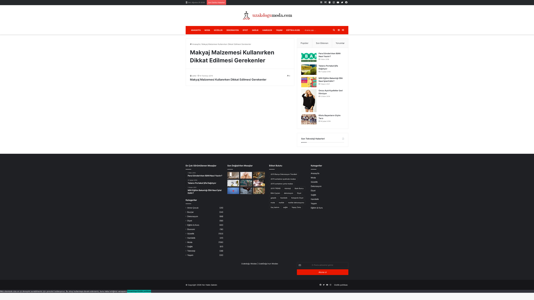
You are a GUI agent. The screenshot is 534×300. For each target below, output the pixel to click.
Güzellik (218, 30)
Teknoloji (191, 251)
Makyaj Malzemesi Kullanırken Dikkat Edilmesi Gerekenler (228, 79)
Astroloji (288, 188)
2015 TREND (276, 188)
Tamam (130, 291)
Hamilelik (267, 30)
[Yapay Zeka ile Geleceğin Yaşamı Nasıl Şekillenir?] (259, 175)
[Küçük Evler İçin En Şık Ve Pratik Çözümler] (233, 175)
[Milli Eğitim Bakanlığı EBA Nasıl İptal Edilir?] (309, 82)
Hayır (135, 291)
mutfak (281, 203)
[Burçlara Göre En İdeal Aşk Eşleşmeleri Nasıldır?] (233, 191)
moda (273, 203)
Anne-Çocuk (192, 208)
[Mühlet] (267, 15)
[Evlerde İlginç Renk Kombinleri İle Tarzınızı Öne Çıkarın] (259, 191)
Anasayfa (196, 30)
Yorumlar (340, 43)
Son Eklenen (322, 43)
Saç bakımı (275, 207)
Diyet (245, 30)
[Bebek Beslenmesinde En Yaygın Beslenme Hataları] (259, 183)
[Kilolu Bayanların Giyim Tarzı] (309, 119)
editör (194, 76)
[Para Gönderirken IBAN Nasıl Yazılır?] (309, 57)
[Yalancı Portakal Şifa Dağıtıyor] (309, 69)
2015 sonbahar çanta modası (282, 184)
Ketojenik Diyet (297, 198)
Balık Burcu (299, 188)
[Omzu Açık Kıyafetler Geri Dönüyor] (309, 100)
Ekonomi (191, 229)
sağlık (285, 207)
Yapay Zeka (296, 207)
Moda (207, 30)
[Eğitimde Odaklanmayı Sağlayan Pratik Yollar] (246, 183)
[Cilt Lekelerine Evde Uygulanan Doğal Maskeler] (246, 175)
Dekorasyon (233, 30)
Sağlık (255, 30)
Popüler (304, 43)
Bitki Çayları (275, 193)
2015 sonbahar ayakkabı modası (283, 179)
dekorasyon (288, 193)
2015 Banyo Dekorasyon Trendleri (284, 174)
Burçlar (190, 212)
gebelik (273, 198)
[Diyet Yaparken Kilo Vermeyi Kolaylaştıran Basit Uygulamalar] (233, 183)
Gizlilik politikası (341, 285)
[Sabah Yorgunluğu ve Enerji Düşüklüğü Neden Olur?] (246, 191)
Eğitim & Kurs (293, 30)
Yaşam (279, 30)
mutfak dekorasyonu (296, 203)
